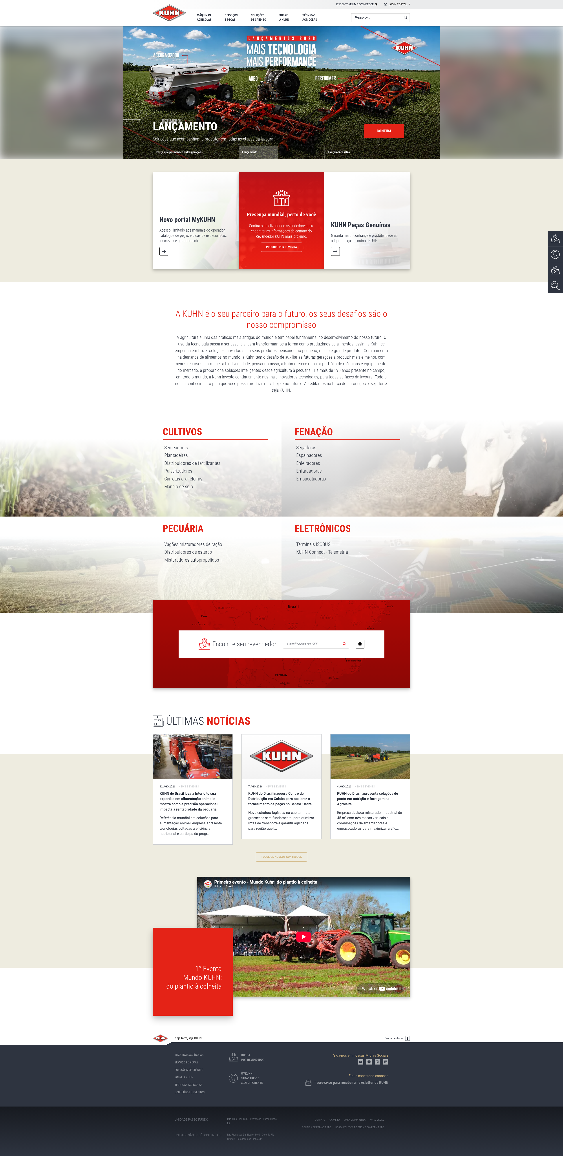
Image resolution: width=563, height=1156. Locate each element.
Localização (360, 644)
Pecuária (183, 528)
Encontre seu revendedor (244, 644)
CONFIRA (384, 131)
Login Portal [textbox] (398, 4)
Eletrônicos (323, 528)
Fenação (314, 432)
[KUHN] (169, 12)
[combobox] (396, 4)
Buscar (344, 644)
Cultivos (182, 432)
